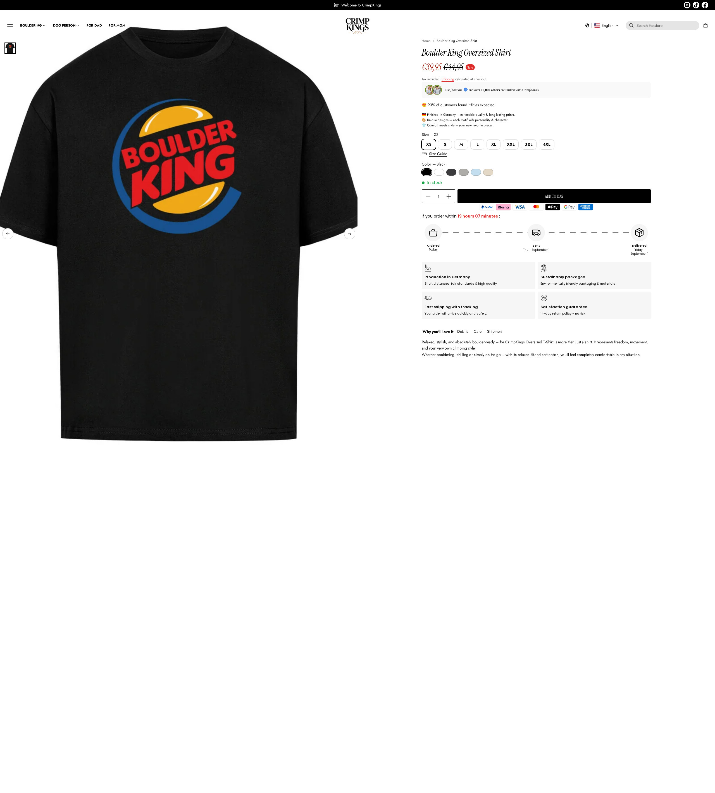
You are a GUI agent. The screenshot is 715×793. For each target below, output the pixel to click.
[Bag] (704, 25)
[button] (602, 25)
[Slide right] (349, 233)
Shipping (448, 79)
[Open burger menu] (10, 25)
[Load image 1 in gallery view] (10, 48)
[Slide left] (7, 233)
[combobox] (662, 25)
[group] (438, 331)
